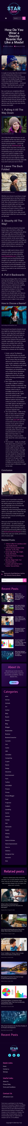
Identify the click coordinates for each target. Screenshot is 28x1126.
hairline (22, 573)
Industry (7, 851)
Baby (6, 713)
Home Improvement (11, 844)
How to (7, 847)
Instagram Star (9, 854)
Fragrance (8, 802)
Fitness (7, 792)
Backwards (7, 573)
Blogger (7, 727)
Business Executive (10, 737)
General (7, 816)
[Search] (24, 18)
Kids (6, 861)
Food (6, 799)
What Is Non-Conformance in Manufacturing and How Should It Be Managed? (19, 596)
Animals (7, 703)
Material (9, 575)
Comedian (8, 754)
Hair (6, 823)
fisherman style (16, 145)
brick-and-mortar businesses (12, 532)
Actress (7, 700)
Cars (6, 744)
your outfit (17, 419)
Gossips (7, 820)
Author (7, 710)
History (7, 833)
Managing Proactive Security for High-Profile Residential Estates (20, 630)
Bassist (7, 717)
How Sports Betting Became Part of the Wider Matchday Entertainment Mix (20, 607)
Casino (7, 748)
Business (7, 734)
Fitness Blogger (9, 796)
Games (7, 813)
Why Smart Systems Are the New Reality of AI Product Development (14, 1026)
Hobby (7, 837)
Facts (6, 778)
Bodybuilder (8, 730)
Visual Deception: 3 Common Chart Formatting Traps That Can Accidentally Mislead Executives (20, 642)
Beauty (7, 720)
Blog (6, 724)
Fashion (7, 782)
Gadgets (7, 806)
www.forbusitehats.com (8, 256)
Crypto (7, 761)
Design (7, 768)
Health (7, 830)
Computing (8, 758)
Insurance (8, 857)
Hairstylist (8, 826)
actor (6, 696)
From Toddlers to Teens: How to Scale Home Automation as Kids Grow (20, 619)
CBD (6, 751)
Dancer (7, 765)
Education (8, 772)
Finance (7, 789)
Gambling (8, 809)
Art (6, 706)
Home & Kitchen (10, 840)
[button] (6, 18)
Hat (5, 575)
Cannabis (8, 741)
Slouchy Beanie (16, 575)
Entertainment (9, 775)
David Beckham (15, 573)
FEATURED (8, 785)
